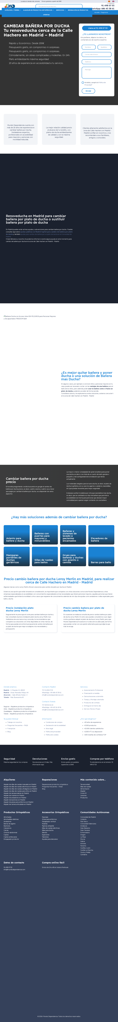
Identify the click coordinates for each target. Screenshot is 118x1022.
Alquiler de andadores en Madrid (15, 798)
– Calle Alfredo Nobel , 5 (15, 695)
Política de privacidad (53, 732)
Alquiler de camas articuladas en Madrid (17, 804)
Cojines (6, 835)
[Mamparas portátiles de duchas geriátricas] (17, 556)
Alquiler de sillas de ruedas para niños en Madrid (20, 791)
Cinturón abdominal (10, 832)
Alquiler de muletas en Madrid (14, 795)
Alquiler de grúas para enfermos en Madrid (18, 802)
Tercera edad (85, 784)
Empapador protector (11, 839)
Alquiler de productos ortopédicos (37, 10)
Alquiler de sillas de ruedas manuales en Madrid (20, 784)
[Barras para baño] (101, 556)
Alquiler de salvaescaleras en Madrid (16, 793)
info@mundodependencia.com (53, 695)
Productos (84, 798)
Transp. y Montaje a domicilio (94, 699)
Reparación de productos (78, 10)
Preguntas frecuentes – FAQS (17, 725)
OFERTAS (46, 15)
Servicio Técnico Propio (92, 709)
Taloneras (45, 837)
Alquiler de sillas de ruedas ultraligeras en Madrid (20, 789)
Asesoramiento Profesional (93, 690)
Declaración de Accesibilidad (56, 725)
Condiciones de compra (54, 722)
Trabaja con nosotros (14, 722)
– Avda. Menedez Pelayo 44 (16, 692)
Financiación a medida (91, 693)
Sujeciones (45, 835)
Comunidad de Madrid (88, 817)
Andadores (7, 821)
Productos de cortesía (91, 703)
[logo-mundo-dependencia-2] (10, 6)
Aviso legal (49, 728)
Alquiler (82, 791)
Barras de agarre (9, 824)
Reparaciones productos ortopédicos (55, 784)
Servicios (60, 10)
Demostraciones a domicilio (93, 696)
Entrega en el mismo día (92, 706)
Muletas (44, 824)
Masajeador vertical (49, 821)
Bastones (7, 826)
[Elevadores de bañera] (101, 535)
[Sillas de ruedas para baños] (45, 556)
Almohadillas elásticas (11, 819)
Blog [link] (43, 789)
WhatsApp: (51, 692)
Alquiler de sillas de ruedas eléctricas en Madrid (20, 787)
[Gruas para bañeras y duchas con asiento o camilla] (73, 556)
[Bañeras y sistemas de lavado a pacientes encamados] (73, 535)
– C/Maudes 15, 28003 (14, 690)
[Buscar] (80, 6)
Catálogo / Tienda (12, 10)
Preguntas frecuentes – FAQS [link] (52, 787)
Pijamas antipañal (48, 826)
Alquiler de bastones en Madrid (14, 800)
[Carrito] (112, 12)
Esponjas (45, 817)
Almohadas (7, 817)
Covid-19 (83, 793)
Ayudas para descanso (50, 839)
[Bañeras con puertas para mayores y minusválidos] (45, 535)
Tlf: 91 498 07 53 (47, 690)
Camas (6, 830)
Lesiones (83, 795)
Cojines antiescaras (10, 837)
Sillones (44, 832)
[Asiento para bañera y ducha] (17, 535)
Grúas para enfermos (49, 819)
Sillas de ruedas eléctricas (51, 828)
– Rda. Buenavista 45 (14, 697)
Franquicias (11, 728)
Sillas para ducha (47, 830)
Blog (9, 732)
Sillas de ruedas (85, 787)
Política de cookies (52, 735)
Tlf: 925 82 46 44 (47, 705)
